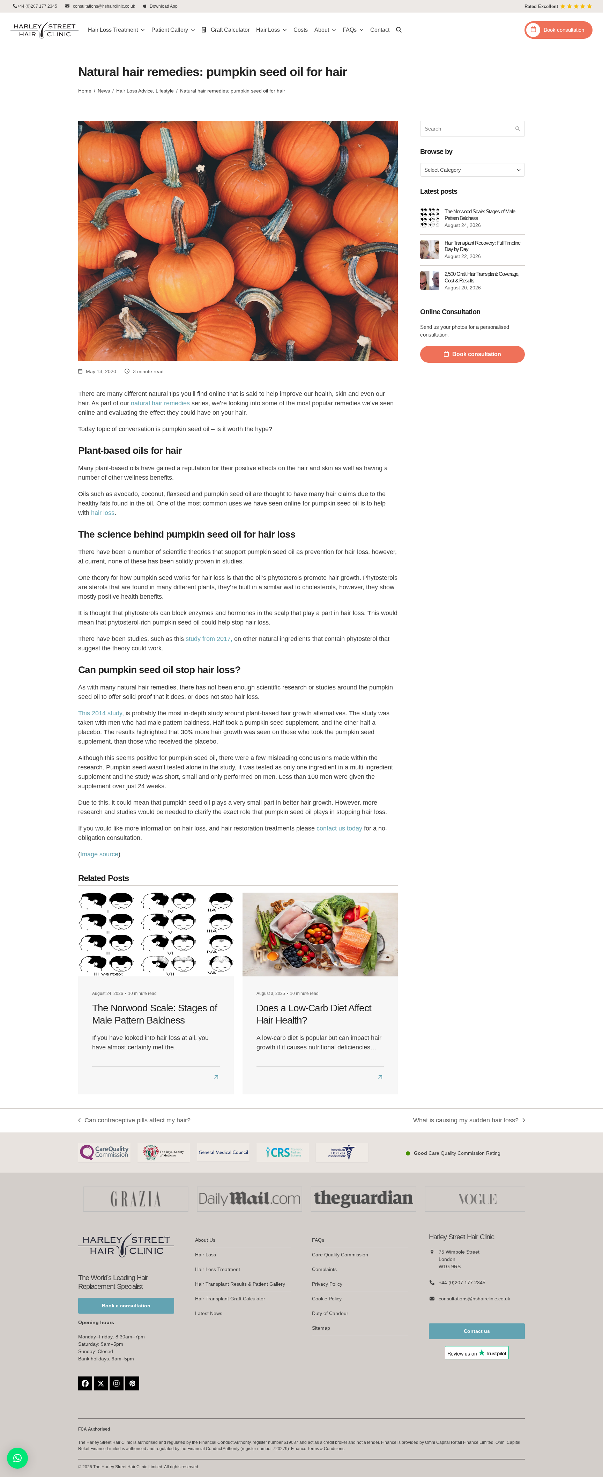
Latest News (208, 1313)
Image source (99, 854)
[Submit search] (517, 128)
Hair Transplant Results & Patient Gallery (240, 1284)
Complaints (324, 1269)
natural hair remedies (160, 403)
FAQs (318, 1240)
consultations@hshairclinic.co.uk (104, 6)
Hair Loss (205, 1254)
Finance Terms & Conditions (317, 1448)
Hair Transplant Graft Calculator (230, 1298)
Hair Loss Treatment (217, 1269)
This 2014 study (100, 713)
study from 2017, (209, 638)
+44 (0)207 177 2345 (37, 6)
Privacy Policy (327, 1284)
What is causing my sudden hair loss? (466, 1121)
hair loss (102, 512)
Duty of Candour (330, 1313)
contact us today (339, 828)
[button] (398, 30)
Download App (164, 6)
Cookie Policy (327, 1298)
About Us (205, 1240)
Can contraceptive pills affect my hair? (134, 1121)
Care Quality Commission (340, 1254)
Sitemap (321, 1328)
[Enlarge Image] (238, 240)
